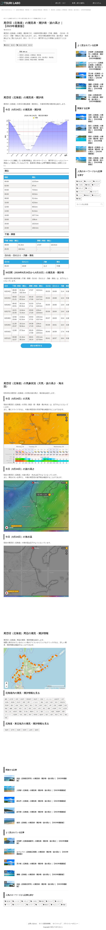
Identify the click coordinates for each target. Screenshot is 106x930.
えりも (47, 711)
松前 (34, 708)
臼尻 (6, 711)
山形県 (31, 730)
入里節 (41, 699)
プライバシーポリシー (71, 923)
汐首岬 (54, 708)
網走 (42, 702)
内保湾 (22, 699)
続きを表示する (36, 346)
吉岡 (39, 708)
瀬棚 (11, 708)
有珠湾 (15, 711)
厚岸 (30, 714)
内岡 (17, 699)
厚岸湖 (35, 714)
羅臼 (29, 702)
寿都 (6, 708)
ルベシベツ (8, 714)
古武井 (65, 708)
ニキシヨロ (49, 699)
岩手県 (12, 730)
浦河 (42, 711)
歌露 (52, 711)
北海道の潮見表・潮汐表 (25, 45)
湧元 (44, 708)
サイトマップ (57, 923)
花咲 (51, 714)
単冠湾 (35, 699)
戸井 (59, 708)
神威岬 (60, 705)
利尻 (6, 717)
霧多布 (41, 714)
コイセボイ (35, 702)
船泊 (31, 705)
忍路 (55, 705)
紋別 (47, 702)
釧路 (25, 714)
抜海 (17, 705)
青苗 (20, 708)
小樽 (50, 705)
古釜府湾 (56, 699)
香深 (56, 714)
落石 (47, 714)
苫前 (36, 705)
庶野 (63, 711)
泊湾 (62, 699)
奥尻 (15, 708)
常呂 (61, 714)
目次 (20, 51)
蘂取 (6, 699)
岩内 (65, 705)
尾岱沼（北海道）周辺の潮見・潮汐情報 (31, 59)
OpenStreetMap (55, 688)
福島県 (37, 730)
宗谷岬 (6, 705)
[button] (102, 204)
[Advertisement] (36, 78)
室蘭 (20, 711)
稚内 (12, 705)
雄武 (51, 702)
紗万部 (11, 699)
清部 (30, 708)
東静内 (32, 711)
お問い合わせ (32, 923)
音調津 (15, 714)
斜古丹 (18, 702)
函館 (49, 708)
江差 (25, 708)
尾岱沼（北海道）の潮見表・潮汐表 (30, 55)
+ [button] (6, 683)
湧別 (66, 714)
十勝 (20, 714)
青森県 (6, 730)
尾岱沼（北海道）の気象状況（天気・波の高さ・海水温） (36, 57)
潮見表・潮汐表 (9, 45)
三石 (37, 711)
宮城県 (18, 730)
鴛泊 (21, 705)
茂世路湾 (28, 699)
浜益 (45, 705)
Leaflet (47, 688)
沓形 (26, 705)
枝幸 (56, 702)
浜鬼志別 (62, 702)
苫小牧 (26, 711)
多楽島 (12, 702)
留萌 (40, 705)
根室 (24, 702)
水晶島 (6, 702)
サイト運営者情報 (45, 923)
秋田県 (24, 730)
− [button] (6, 686)
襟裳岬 (58, 711)
